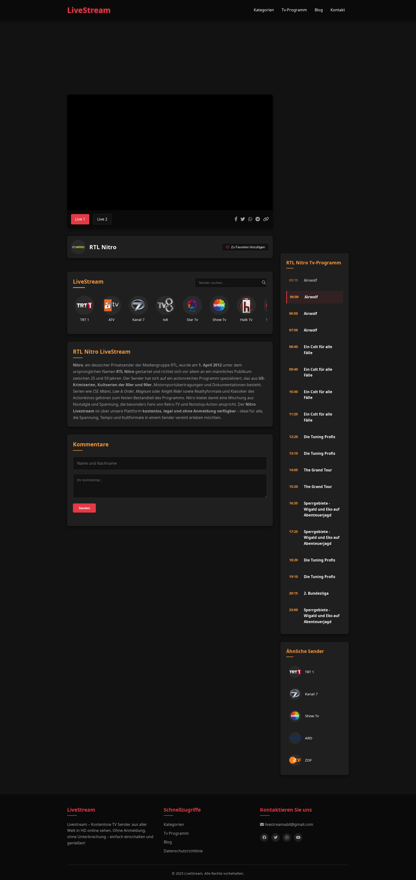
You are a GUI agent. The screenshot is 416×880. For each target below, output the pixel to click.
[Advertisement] (208, 52)
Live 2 (102, 219)
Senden (84, 508)
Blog (319, 10)
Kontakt (338, 10)
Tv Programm (176, 833)
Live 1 (80, 219)
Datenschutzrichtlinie (183, 851)
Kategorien (264, 10)
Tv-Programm (294, 10)
